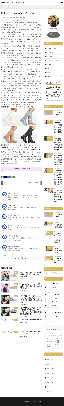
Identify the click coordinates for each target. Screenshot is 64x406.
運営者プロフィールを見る (53, 34)
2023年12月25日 (12, 246)
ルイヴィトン (57, 283)
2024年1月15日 (12, 215)
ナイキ (48, 287)
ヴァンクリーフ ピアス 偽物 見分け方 (58, 260)
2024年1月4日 (12, 236)
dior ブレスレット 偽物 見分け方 (58, 114)
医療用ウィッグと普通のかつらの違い (58, 250)
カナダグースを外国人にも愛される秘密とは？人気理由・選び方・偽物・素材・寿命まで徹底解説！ (58, 196)
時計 (48, 64)
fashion (54, 287)
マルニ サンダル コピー (26, 27)
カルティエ (55, 309)
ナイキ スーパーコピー (52, 91)
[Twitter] (5, 177)
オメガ (48, 301)
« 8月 (47, 346)
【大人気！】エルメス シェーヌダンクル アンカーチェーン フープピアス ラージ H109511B (58, 238)
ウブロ (48, 309)
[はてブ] (8, 177)
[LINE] (14, 177)
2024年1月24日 (12, 205)
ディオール (58, 312)
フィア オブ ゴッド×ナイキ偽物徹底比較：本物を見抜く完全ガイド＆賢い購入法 (31, 286)
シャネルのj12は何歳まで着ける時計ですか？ (58, 226)
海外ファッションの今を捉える (13, 2)
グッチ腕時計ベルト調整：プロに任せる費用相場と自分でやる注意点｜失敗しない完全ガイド (58, 160)
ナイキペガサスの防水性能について (31, 319)
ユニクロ (48, 319)
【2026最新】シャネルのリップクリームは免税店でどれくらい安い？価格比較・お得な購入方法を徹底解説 (58, 127)
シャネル (48, 283)
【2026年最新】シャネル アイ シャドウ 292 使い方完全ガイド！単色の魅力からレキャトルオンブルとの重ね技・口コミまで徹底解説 (58, 177)
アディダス (49, 316)
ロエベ (48, 305)
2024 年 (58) (49, 369)
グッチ (57, 294)
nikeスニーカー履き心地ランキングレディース (31, 332)
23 (57, 341)
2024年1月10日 (12, 225)
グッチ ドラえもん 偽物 (52, 86)
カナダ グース (56, 305)
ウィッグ (49, 52)
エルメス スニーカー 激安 (52, 90)
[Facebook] (2, 177)
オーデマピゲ (49, 312)
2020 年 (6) (49, 387)
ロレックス (49, 298)
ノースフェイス (50, 290)
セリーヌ (55, 301)
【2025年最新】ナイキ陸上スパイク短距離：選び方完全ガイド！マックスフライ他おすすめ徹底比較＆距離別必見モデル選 (31, 311)
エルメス (57, 298)
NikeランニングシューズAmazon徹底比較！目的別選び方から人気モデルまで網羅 (31, 274)
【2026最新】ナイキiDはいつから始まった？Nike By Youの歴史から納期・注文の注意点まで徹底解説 (58, 144)
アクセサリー (51, 48)
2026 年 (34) (49, 360)
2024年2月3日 (12, 193)
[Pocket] (11, 177)
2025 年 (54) (49, 364)
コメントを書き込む (21, 258)
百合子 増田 (12, 17)
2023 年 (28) (49, 373)
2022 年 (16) (49, 378)
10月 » (50, 346)
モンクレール (49, 294)
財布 (48, 72)
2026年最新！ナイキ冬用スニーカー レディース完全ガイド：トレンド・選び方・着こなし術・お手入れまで (31, 299)
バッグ (49, 56)
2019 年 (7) (49, 391)
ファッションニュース (53, 60)
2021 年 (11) (49, 382)
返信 (17, 193)
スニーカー (57, 316)
